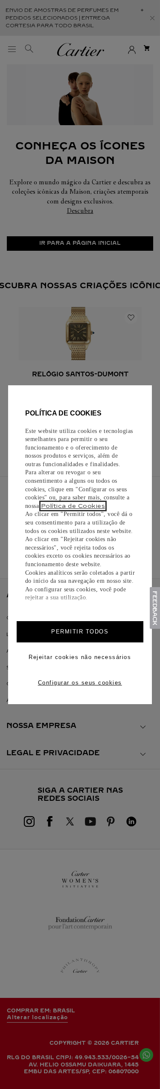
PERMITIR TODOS (79, 631)
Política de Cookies (73, 506)
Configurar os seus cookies (80, 682)
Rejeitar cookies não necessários (80, 657)
